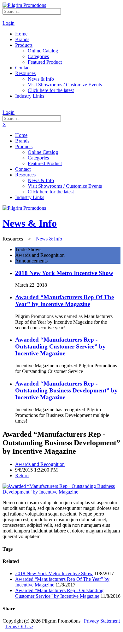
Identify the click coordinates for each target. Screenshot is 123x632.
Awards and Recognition (40, 464)
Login (9, 23)
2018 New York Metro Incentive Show (64, 273)
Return (22, 475)
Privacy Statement (102, 621)
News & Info (30, 223)
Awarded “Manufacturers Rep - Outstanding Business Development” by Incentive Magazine (66, 390)
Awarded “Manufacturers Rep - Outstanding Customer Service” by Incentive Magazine (60, 346)
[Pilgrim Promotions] (24, 5)
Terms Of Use (19, 626)
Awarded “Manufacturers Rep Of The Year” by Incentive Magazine (64, 300)
